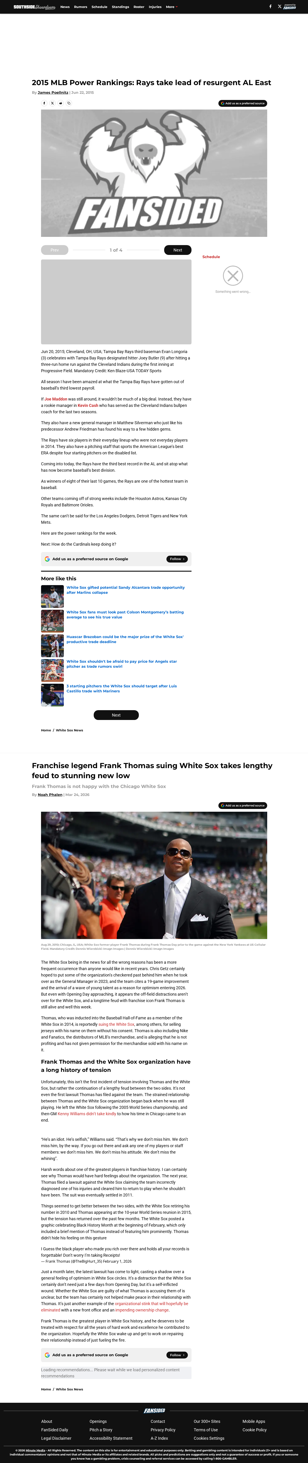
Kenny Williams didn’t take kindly (87, 1113)
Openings (98, 1421)
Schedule (99, 7)
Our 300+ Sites (207, 1421)
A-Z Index (159, 1438)
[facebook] (270, 6)
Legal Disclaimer (56, 1438)
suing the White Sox (116, 1024)
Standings (120, 7)
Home (46, 730)
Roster (139, 7)
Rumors (80, 7)
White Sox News (69, 730)
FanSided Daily (54, 1429)
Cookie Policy (255, 1429)
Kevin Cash (88, 405)
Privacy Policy (163, 1429)
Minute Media (35, 1450)
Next (177, 250)
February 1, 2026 (117, 1261)
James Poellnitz (53, 92)
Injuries (155, 7)
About (46, 1421)
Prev (55, 250)
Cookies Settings (209, 1438)
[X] (280, 6)
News (65, 7)
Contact (158, 1421)
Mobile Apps (254, 1421)
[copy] (69, 103)
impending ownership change (142, 1310)
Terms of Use (206, 1429)
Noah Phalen (50, 795)
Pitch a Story (101, 1429)
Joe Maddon (55, 399)
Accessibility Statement (111, 1438)
